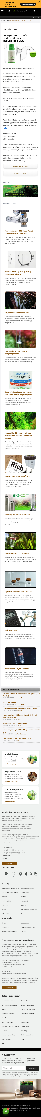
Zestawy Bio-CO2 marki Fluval (17, 515)
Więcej (30, 1076)
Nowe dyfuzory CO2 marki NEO (17, 553)
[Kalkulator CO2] (20, 627)
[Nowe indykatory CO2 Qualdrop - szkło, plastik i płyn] (20, 269)
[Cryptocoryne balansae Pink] (20, 310)
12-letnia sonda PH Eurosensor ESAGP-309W (20, 709)
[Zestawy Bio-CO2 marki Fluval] (20, 512)
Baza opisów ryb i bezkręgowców (13, 853)
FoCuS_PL (20, 719)
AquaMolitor (22, 698)
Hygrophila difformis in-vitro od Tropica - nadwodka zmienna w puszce (18, 435)
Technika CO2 (26, 20)
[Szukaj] (9, 12)
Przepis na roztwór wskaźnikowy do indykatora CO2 (15, 38)
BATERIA (19, 711)
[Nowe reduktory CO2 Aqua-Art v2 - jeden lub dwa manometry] (20, 228)
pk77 (19, 725)
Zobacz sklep (9, 987)
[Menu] (2, 11)
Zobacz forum (9, 863)
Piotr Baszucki (21, 734)
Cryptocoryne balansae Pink (17, 313)
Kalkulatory (5, 858)
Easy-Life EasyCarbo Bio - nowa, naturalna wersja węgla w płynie (18, 393)
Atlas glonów (6, 856)
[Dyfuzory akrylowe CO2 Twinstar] (20, 589)
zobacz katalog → (28, 4)
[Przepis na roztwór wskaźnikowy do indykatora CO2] (20, 63)
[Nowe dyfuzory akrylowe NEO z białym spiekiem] (20, 348)
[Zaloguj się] (30, 11)
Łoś (18, 740)
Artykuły (17, 20)
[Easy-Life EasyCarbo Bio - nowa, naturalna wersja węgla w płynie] (20, 389)
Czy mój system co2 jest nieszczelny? (17, 738)
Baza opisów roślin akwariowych (13, 850)
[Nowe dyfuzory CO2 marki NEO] (20, 550)
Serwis (11, 20)
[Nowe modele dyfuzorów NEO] (20, 666)
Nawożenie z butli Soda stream (15, 724)
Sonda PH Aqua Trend (11, 702)
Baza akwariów (7, 847)
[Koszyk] (34, 11)
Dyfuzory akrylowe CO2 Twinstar (18, 592)
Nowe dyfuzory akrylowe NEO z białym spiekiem (17, 352)
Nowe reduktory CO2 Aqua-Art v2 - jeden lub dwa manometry (19, 232)
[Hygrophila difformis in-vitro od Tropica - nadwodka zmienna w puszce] (20, 430)
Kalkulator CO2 (11, 630)
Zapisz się (32, 1068)
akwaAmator (21, 704)
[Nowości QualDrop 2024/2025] (20, 473)
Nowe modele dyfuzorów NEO (17, 669)
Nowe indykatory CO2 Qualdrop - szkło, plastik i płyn (19, 273)
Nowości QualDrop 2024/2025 (17, 476)
